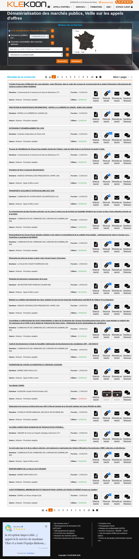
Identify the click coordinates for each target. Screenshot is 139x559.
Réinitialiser (76, 61)
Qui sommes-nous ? (61, 523)
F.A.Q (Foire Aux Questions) (64, 533)
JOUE (125, 531)
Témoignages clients (106, 526)
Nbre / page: (120, 77)
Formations (96, 7)
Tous (77, 31)
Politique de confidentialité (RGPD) (112, 528)
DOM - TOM (80, 52)
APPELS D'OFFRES (61, 7)
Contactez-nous (105, 523)
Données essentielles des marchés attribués (26, 43)
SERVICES (80, 7)
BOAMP (118, 531)
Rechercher (62, 61)
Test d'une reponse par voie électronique (69, 538)
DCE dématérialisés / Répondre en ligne (29, 30)
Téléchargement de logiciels (64, 531)
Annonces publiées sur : (19, 36)
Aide (108, 7)
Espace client (123, 7)
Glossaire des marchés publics (65, 536)
